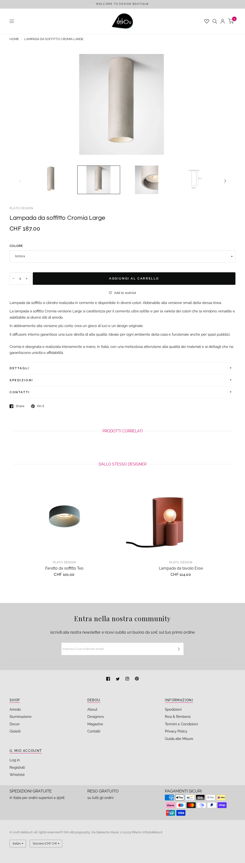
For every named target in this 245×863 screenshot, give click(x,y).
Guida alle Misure (179, 739)
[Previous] (19, 181)
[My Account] (223, 21)
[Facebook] (108, 679)
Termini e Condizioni (181, 724)
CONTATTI (20, 392)
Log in (15, 760)
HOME (14, 39)
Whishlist (17, 775)
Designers (95, 716)
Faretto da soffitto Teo (64, 568)
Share (20, 406)
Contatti (93, 731)
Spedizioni (173, 709)
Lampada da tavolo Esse (181, 568)
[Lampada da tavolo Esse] (180, 517)
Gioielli (15, 731)
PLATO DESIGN (21, 208)
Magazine (95, 724)
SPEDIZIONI (21, 380)
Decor (15, 724)
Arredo (15, 709)
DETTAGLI (19, 368)
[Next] (225, 181)
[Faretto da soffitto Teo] (64, 517)
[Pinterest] (137, 679)
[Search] (215, 21)
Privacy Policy (176, 731)
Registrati (17, 767)
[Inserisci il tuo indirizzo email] (179, 649)
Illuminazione (21, 716)
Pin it (40, 406)
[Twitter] (118, 679)
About (92, 709)
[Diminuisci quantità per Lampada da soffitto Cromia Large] (13, 279)
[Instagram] (127, 679)
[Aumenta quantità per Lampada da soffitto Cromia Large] (26, 279)
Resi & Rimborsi (177, 716)
